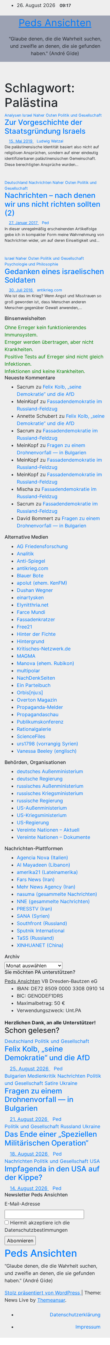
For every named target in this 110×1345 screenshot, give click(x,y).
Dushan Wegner (35, 590)
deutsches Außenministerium (50, 771)
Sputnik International (40, 931)
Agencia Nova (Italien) (42, 857)
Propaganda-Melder (40, 707)
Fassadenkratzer (36, 619)
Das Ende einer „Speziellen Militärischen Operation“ (51, 1138)
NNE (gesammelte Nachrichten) (53, 901)
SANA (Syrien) (33, 916)
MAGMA (26, 656)
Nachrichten (41, 182)
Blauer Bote (30, 575)
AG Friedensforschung (42, 546)
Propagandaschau (37, 714)
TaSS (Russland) (35, 938)
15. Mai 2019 (21, 141)
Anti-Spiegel (31, 561)
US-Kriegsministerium (42, 815)
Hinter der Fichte (36, 634)
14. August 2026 (29, 1188)
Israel (27, 115)
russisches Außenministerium (50, 786)
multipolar (28, 670)
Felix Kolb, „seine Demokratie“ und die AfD (47, 1053)
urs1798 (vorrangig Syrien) (47, 744)
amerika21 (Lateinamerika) (47, 872)
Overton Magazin (37, 700)
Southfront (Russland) (42, 923)
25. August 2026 (30, 1068)
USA (95, 1161)
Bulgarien (16, 1076)
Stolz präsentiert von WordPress (43, 1293)
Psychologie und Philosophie (31, 264)
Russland (71, 1126)
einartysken (30, 597)
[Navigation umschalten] (94, 71)
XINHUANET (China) (40, 945)
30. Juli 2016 (21, 290)
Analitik (25, 554)
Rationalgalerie (34, 729)
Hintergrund (30, 641)
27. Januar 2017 (24, 222)
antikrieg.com (49, 290)
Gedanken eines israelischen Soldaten (54, 276)
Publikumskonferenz (40, 722)
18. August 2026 (29, 1154)
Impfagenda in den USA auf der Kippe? (52, 1173)
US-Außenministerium (42, 808)
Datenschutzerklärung (75, 1315)
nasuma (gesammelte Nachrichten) (57, 894)
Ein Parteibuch (33, 685)
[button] (81, 71)
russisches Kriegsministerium (50, 793)
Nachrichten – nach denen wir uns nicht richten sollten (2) (52, 204)
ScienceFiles (31, 736)
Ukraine (68, 1083)
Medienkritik (42, 1076)
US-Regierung (33, 822)
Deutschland (17, 182)
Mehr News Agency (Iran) (46, 887)
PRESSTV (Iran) (34, 909)
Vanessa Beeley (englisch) (47, 751)
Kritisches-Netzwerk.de (44, 649)
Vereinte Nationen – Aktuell (48, 830)
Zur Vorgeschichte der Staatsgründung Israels (45, 127)
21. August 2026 (29, 1119)
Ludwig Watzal (50, 141)
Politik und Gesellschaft (80, 115)
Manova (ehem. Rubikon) (45, 663)
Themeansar (51, 1300)
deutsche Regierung (40, 779)
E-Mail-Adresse (22, 1204)
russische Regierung (40, 800)
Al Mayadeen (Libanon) (43, 865)
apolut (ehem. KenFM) (42, 583)
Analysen (13, 115)
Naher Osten (45, 115)
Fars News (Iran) (36, 879)
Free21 (24, 627)
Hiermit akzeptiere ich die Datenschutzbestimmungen (37, 1226)
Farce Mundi (31, 612)
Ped (45, 222)
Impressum (88, 1327)
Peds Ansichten (55, 23)
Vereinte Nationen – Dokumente (53, 837)
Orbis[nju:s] (30, 692)
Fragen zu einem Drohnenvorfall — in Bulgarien (39, 1099)
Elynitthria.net (33, 605)
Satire (52, 1083)
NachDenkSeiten (36, 678)
